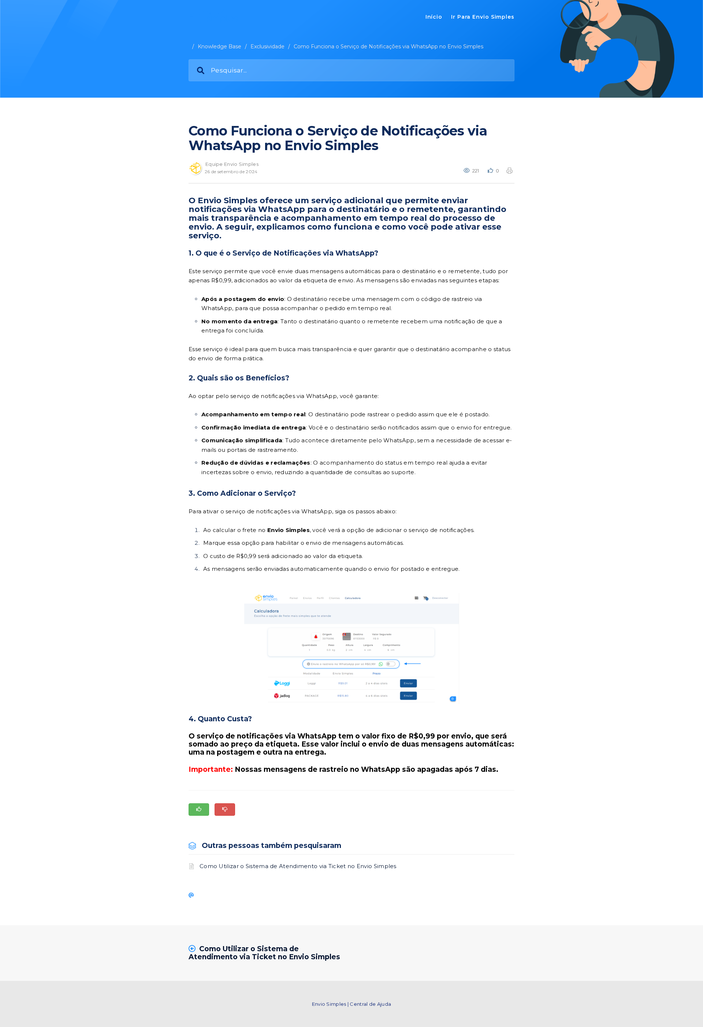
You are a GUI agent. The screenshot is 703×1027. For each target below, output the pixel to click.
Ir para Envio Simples (482, 17)
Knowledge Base (219, 46)
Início (433, 17)
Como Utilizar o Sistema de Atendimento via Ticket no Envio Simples (298, 866)
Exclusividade (267, 46)
